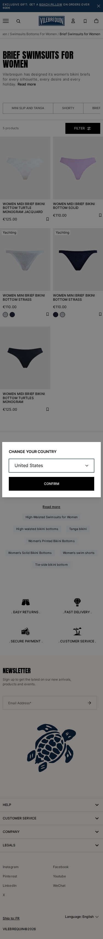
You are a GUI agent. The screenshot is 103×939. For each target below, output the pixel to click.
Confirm (51, 484)
